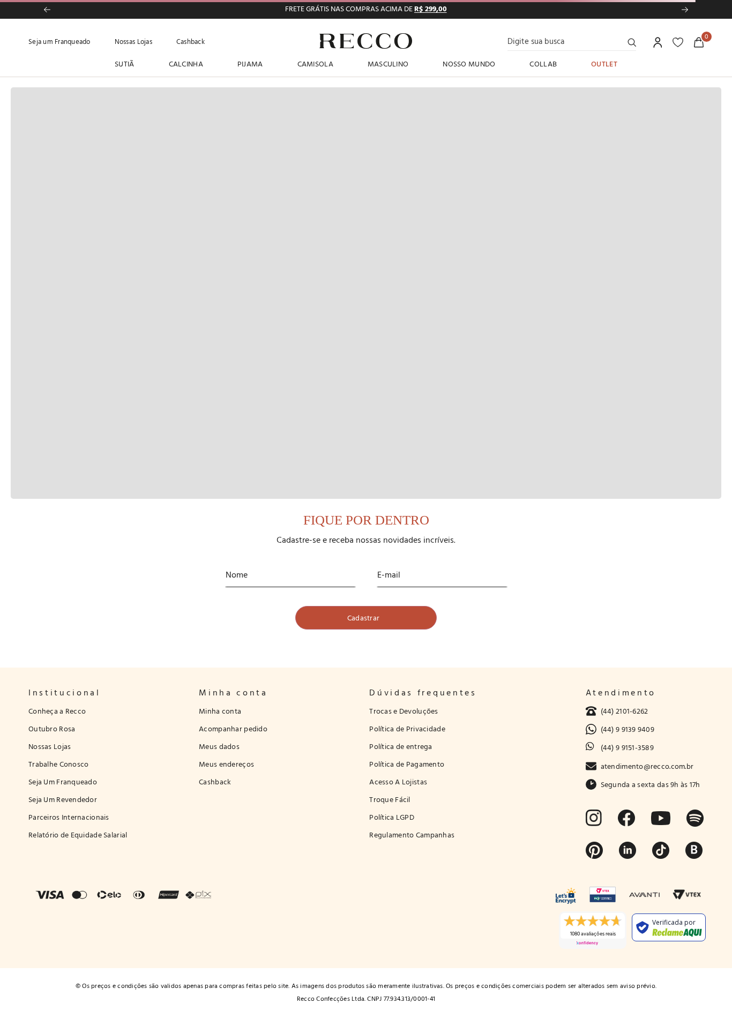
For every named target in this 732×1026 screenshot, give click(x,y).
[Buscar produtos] (632, 42)
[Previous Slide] (47, 10)
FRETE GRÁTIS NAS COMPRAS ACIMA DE (366, 9)
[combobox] (571, 41)
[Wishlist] (677, 42)
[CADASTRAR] (366, 618)
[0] (699, 42)
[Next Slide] (685, 10)
